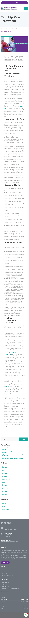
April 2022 (4, 487)
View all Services (5, 582)
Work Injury (4, 511)
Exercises (4, 503)
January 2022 (5, 491)
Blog (3, 502)
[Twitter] (5, 523)
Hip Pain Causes (15, 57)
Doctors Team (5, 573)
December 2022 (5, 475)
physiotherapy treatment (16, 60)
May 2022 (4, 485)
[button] (26, 615)
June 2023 (4, 466)
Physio (16, 56)
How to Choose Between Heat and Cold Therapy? (13, 458)
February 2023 (5, 472)
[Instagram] (10, 523)
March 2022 (5, 488)
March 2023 (5, 470)
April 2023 (4, 469)
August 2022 (5, 481)
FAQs (3, 572)
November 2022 (5, 476)
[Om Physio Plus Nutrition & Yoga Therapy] (9, 8)
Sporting (4, 506)
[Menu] (26, 8)
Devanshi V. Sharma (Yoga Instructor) (10, 588)
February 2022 (5, 490)
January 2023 (5, 473)
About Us (4, 570)
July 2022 (4, 482)
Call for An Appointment (14, 2)
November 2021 (5, 494)
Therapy (21, 56)
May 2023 (4, 467)
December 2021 (5, 493)
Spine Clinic (4, 584)
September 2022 (6, 479)
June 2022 (4, 484)
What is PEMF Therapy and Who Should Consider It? (13, 457)
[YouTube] (8, 523)
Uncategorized (5, 509)
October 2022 (5, 478)
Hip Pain (9, 57)
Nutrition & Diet (5, 586)
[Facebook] (2, 523)
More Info (5, 562)
